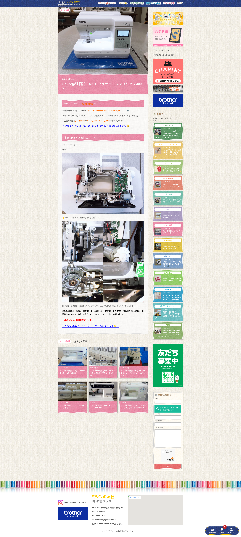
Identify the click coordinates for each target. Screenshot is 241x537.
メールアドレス (158, 414)
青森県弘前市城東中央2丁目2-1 (113, 508)
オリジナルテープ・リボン (168, 144)
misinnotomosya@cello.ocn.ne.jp (105, 520)
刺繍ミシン (168, 256)
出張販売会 (168, 240)
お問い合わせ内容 (159, 428)
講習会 (168, 325)
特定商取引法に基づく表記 (165, 54)
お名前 (156, 398)
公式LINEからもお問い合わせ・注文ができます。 (169, 409)
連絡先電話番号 (158, 421)
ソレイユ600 (80, 121)
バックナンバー (168, 194)
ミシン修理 (65, 10)
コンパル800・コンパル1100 (98, 121)
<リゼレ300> (87, 103)
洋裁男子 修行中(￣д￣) (167, 306)
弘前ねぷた (168, 273)
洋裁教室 (168, 289)
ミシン (168, 209)
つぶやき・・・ (168, 125)
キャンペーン (167, 163)
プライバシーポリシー (163, 50)
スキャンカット (168, 178)
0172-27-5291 (100, 512)
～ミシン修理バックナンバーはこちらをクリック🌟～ (90, 326)
